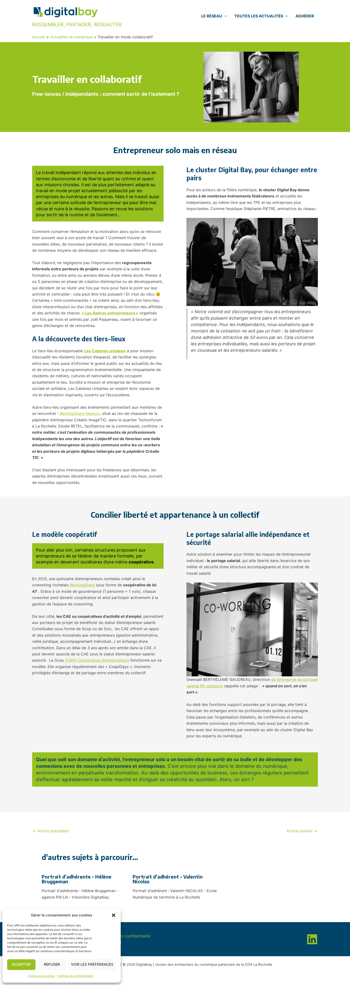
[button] (113, 915)
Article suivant (302, 831)
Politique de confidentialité (75, 976)
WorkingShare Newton (80, 413)
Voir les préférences (92, 964)
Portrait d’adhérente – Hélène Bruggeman (76, 879)
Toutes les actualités (258, 16)
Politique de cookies (41, 976)
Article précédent (51, 831)
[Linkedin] (312, 939)
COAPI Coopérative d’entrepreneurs (97, 660)
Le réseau (211, 16)
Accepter (21, 964)
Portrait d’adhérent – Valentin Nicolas (168, 879)
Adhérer (304, 16)
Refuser (52, 964)
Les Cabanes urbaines (105, 350)
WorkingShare (82, 585)
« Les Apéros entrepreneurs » (110, 313)
